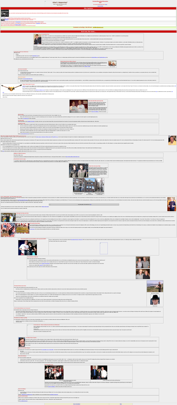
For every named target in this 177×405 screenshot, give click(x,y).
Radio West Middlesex (95, 111)
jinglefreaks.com (29, 394)
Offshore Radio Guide (45, 206)
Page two (6, 19)
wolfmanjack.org (24, 394)
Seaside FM (41, 265)
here (156, 91)
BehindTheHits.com (95, 57)
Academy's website (87, 66)
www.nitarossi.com (26, 118)
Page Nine (38, 23)
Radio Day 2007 (18, 24)
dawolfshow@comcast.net (54, 394)
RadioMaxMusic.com (102, 57)
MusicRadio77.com (35, 55)
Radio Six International (45, 263)
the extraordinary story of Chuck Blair (47, 349)
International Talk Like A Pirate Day (76, 239)
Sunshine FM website (30, 121)
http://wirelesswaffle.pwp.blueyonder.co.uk (72, 156)
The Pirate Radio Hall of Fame (27, 78)
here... (106, 4)
